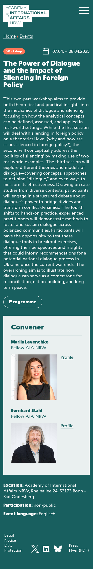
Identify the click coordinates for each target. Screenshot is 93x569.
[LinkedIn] (46, 549)
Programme (22, 302)
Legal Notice (10, 537)
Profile (67, 357)
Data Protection (13, 547)
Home (9, 36)
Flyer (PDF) (79, 550)
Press (73, 545)
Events (26, 36)
